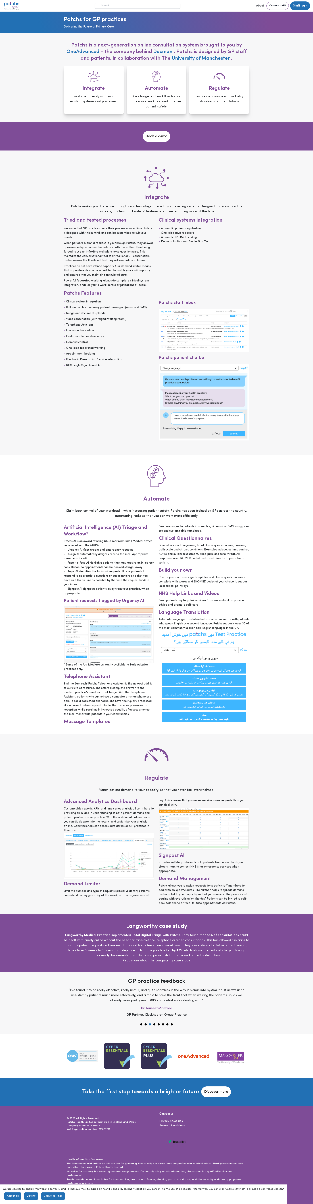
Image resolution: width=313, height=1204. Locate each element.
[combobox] (137, 6)
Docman (163, 51)
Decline (31, 1196)
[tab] (141, 1024)
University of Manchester (201, 58)
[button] (260, 6)
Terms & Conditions (172, 1125)
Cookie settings (53, 1196)
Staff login (300, 5)
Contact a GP (277, 5)
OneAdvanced (82, 51)
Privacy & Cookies (171, 1121)
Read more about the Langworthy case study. (156, 960)
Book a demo (156, 136)
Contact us (166, 1113)
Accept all (13, 1196)
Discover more (216, 1092)
